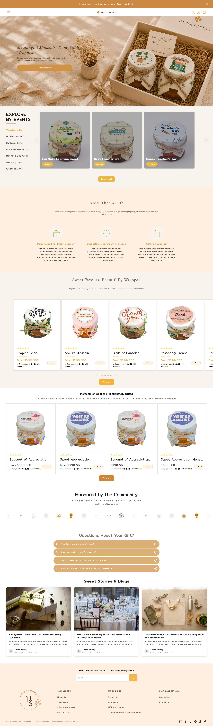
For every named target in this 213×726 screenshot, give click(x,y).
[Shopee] (200, 721)
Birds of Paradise (126, 353)
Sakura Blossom (77, 353)
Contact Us (113, 697)
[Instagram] (180, 721)
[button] (8, 12)
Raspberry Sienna (174, 353)
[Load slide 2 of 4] (105, 102)
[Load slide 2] (105, 375)
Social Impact (63, 702)
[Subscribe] (133, 677)
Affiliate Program (116, 707)
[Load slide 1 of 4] (102, 102)
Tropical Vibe (27, 353)
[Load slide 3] (108, 375)
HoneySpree (16, 722)
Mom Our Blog (63, 712)
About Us (61, 697)
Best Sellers (164, 697)
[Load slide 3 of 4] (108, 102)
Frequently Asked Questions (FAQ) (124, 712)
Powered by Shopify (30, 722)
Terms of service (71, 721)
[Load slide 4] (111, 375)
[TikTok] (190, 721)
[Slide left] (96, 375)
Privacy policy (57, 721)
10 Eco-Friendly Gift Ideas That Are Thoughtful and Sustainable (174, 636)
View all (106, 382)
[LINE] (195, 721)
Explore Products (55, 67)
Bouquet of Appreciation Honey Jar (129, 459)
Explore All (106, 179)
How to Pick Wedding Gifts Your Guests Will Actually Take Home (103, 636)
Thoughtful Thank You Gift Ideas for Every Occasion (35, 636)
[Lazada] (205, 721)
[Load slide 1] (102, 375)
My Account (113, 702)
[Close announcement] (207, 4)
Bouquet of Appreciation (29, 459)
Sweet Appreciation (75, 459)
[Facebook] (185, 721)
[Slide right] (116, 375)
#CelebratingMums (66, 707)
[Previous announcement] (6, 4)
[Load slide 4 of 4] (111, 102)
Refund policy (45, 721)
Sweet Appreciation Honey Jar (181, 459)
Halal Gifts (164, 702)
